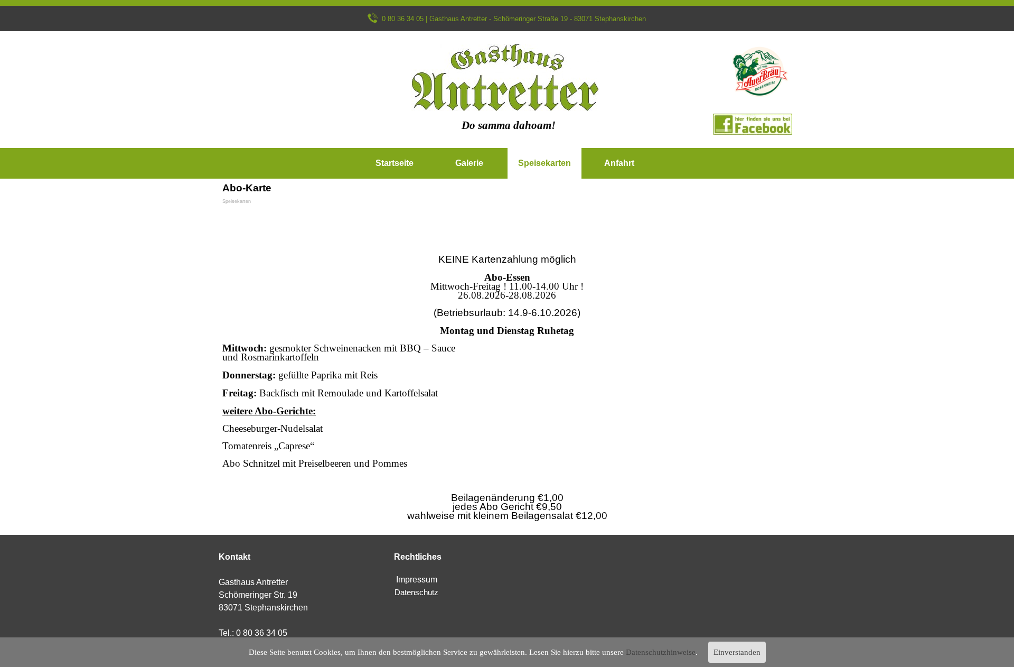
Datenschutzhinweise (661, 652)
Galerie (469, 163)
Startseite (394, 163)
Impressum (416, 579)
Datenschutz (416, 592)
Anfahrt (619, 163)
